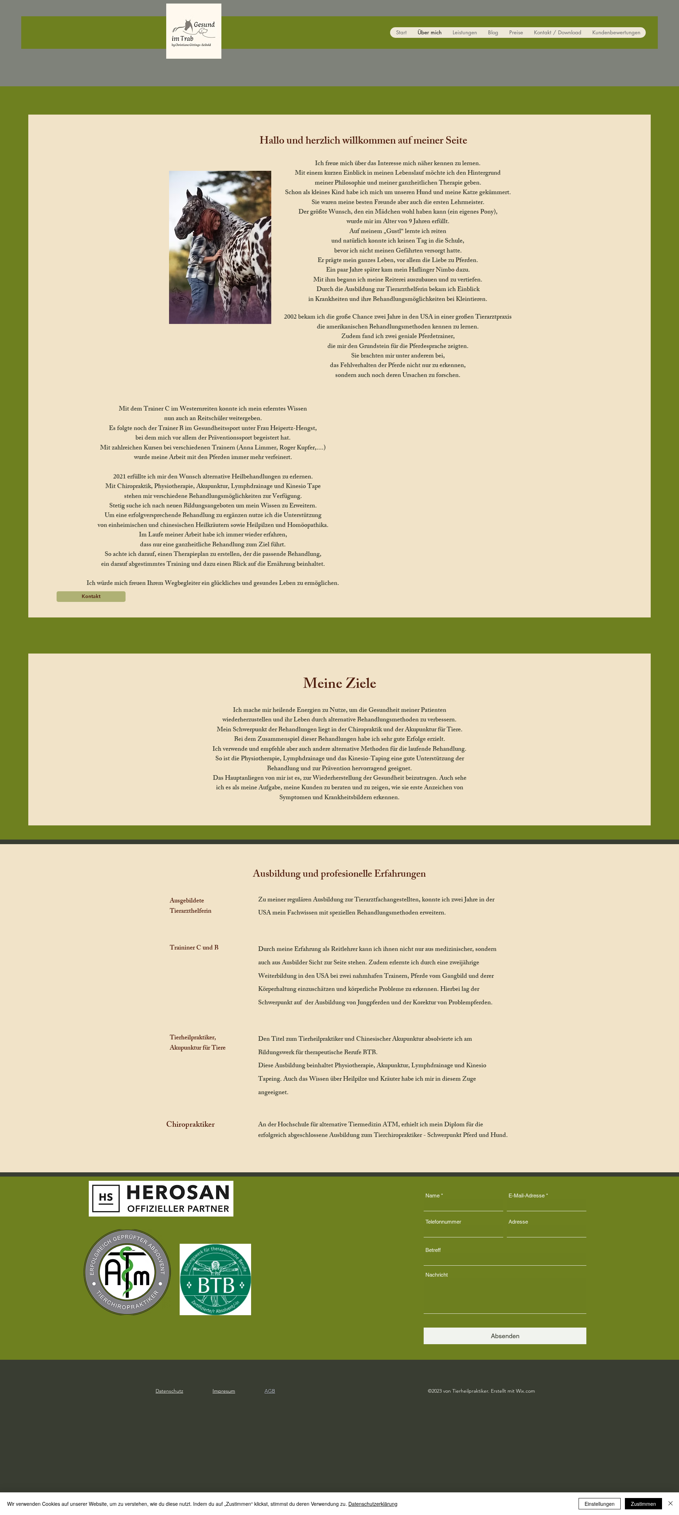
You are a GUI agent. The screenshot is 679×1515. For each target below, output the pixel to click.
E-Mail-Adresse (527, 1195)
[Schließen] (670, 1503)
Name (432, 1195)
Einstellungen (600, 1503)
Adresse (518, 1221)
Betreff (433, 1250)
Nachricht (436, 1274)
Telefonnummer (443, 1221)
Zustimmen (643, 1503)
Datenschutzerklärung (372, 1503)
